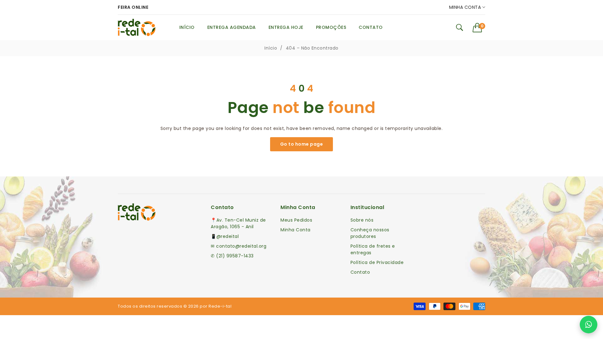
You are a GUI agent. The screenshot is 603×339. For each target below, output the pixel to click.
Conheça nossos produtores (369, 233)
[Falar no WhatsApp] (588, 324)
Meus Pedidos (296, 220)
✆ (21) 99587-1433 (232, 256)
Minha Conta (465, 7)
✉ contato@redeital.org (238, 246)
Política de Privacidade (377, 262)
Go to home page (301, 144)
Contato (360, 272)
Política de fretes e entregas (372, 249)
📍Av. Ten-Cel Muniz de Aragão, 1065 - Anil (238, 223)
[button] (479, 27)
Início (270, 48)
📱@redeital (225, 236)
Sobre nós (362, 220)
